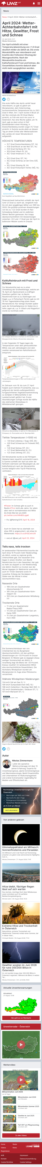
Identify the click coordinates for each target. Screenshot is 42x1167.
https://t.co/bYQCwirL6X (25, 533)
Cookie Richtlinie (7, 1162)
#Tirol (12, 508)
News (4, 17)
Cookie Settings (25, 1162)
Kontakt (3, 1159)
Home (3, 1144)
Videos (3, 1148)
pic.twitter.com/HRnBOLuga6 (16, 515)
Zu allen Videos (21, 1135)
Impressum (24, 1155)
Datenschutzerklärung (28, 1159)
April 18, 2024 (29, 520)
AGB (2, 1155)
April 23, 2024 (28, 538)
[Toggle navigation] (39, 3)
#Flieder (7, 506)
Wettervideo (9, 1065)
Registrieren (5, 1151)
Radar (15, 1144)
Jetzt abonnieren (11, 810)
